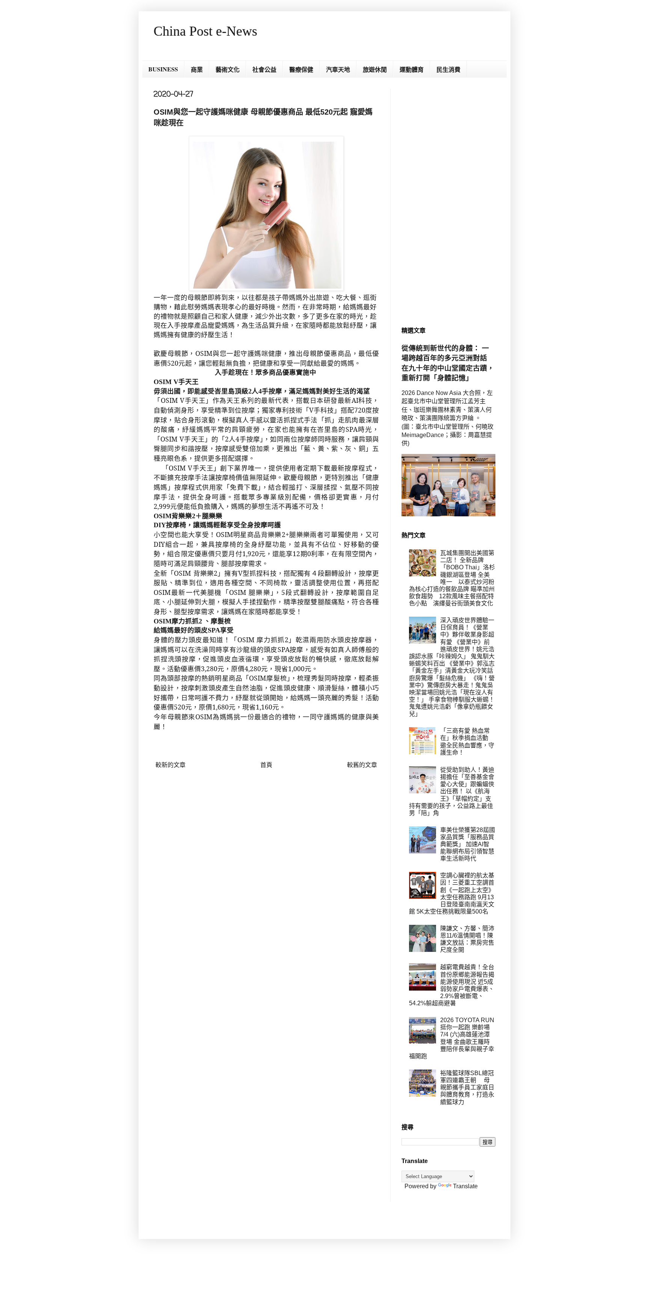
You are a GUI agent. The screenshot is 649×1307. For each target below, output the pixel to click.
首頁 (266, 765)
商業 (197, 69)
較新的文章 (170, 765)
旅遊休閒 (375, 69)
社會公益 (264, 69)
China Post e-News (205, 31)
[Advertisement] (448, 201)
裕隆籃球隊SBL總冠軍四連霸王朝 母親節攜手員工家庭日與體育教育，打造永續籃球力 (467, 1087)
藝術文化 (228, 69)
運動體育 (412, 69)
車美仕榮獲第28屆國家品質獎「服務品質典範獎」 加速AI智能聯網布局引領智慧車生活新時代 (467, 844)
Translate (465, 1186)
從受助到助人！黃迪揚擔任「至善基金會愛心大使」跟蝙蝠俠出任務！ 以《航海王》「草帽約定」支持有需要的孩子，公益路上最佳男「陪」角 (451, 791)
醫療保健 (301, 69)
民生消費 (448, 69)
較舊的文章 (362, 765)
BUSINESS (163, 69)
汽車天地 (338, 69)
